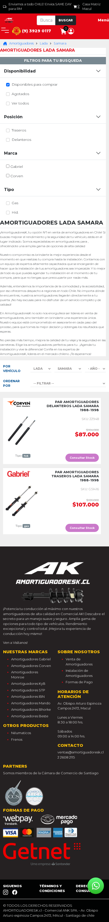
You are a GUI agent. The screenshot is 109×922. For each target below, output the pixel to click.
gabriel (16, 166)
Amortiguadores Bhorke (31, 709)
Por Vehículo (12, 368)
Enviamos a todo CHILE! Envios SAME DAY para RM (40, 6)
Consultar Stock (82, 457)
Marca (10, 153)
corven (16, 176)
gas (15, 203)
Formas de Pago (79, 682)
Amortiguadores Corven (31, 666)
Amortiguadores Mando (30, 703)
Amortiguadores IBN (28, 696)
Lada (44, 43)
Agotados (20, 94)
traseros (19, 130)
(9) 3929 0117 (36, 30)
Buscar (66, 20)
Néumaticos (21, 733)
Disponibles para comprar (35, 84)
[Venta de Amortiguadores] (9, 20)
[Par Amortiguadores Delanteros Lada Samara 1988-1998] (21, 430)
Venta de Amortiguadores (79, 661)
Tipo (9, 189)
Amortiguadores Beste (29, 716)
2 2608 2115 (66, 757)
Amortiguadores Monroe (24, 674)
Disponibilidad (20, 71)
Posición (13, 116)
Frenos (16, 739)
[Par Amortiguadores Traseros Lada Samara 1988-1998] (21, 500)
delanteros (21, 139)
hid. (15, 212)
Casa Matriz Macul (91, 6)
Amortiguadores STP (28, 690)
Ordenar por (11, 383)
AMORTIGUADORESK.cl (22, 910)
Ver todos (20, 103)
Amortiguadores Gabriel (31, 659)
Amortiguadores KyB (28, 683)
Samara (60, 43)
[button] (71, 30)
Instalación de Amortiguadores (79, 673)
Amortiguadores (21, 43)
